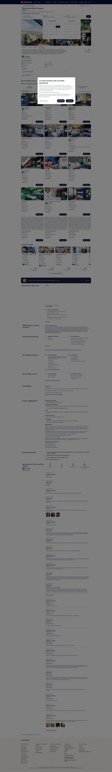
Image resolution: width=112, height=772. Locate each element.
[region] (56, 90)
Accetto (70, 100)
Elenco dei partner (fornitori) (44, 96)
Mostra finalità (43, 100)
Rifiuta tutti (61, 100)
